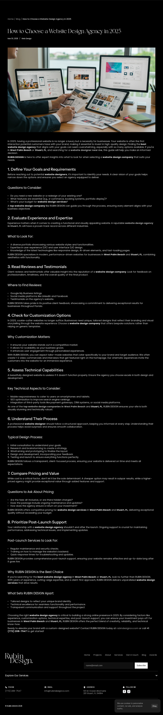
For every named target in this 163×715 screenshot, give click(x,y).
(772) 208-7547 (13, 690)
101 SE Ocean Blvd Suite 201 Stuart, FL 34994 (94, 692)
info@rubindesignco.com (56, 690)
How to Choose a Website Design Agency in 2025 (47, 19)
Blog (18, 19)
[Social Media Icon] (124, 691)
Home (11, 19)
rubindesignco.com (127, 628)
